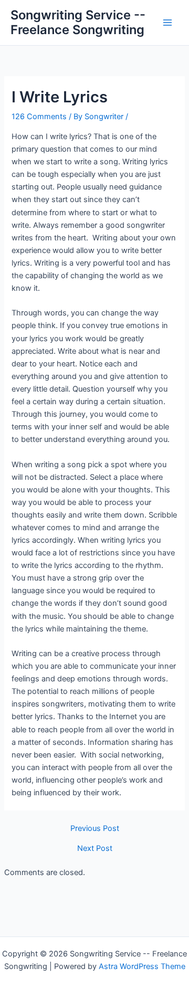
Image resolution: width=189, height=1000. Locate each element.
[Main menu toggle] (167, 23)
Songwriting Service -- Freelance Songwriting (77, 22)
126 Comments (39, 116)
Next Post (94, 848)
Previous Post (94, 829)
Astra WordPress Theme (142, 966)
